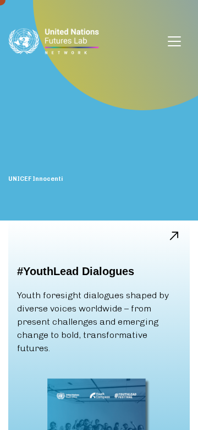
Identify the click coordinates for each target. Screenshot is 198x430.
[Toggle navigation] (174, 41)
